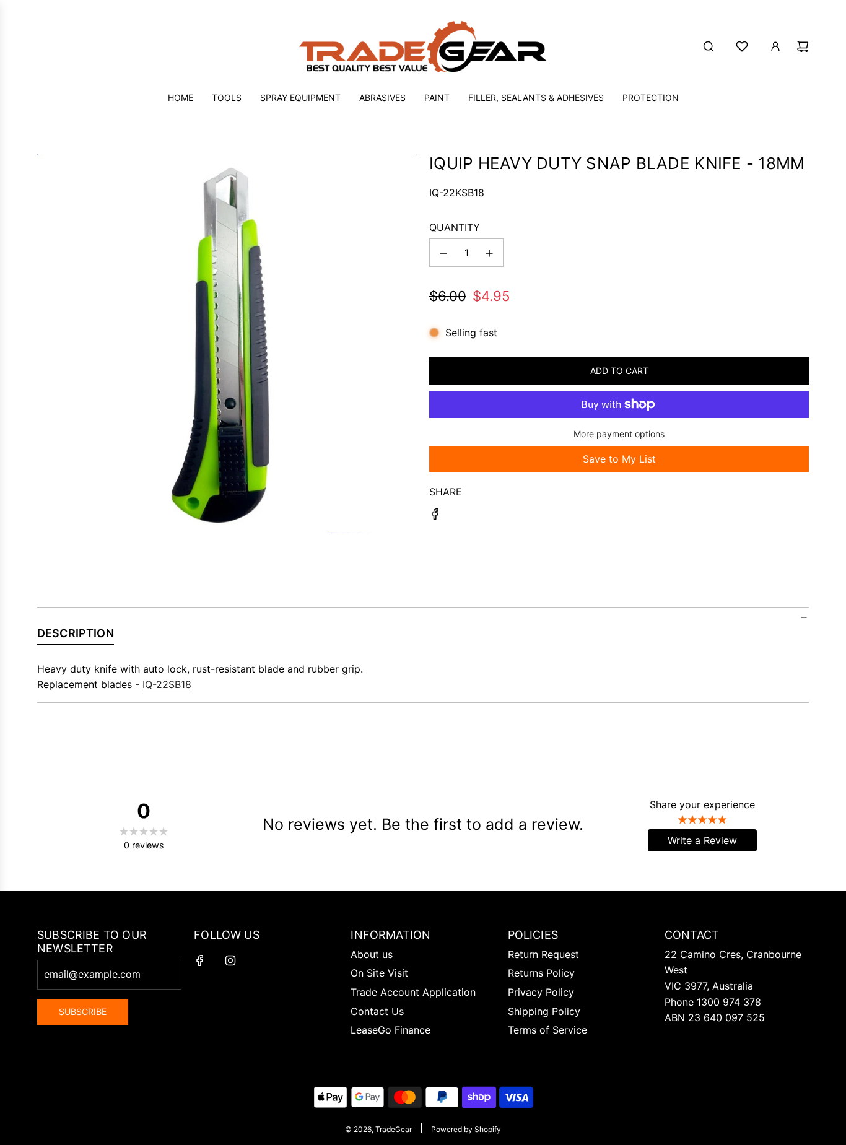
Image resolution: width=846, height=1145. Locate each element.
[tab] (75, 636)
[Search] (708, 46)
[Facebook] (200, 960)
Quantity (454, 227)
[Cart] (802, 46)
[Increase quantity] (489, 253)
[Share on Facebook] (435, 516)
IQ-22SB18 (166, 684)
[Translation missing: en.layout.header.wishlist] (742, 46)
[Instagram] (230, 960)
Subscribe (83, 1011)
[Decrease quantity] (443, 253)
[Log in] (775, 46)
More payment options (619, 434)
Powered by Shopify (466, 1129)
